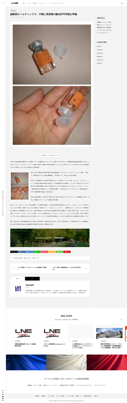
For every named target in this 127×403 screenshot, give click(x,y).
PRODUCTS (100, 60)
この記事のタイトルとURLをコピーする (50, 155)
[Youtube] (3, 396)
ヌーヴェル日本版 (60, 396)
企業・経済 (36, 258)
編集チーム (78, 396)
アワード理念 (51, 396)
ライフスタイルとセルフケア (104, 30)
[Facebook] (2, 394)
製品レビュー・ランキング (104, 24)
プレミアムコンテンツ (103, 32)
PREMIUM (99, 56)
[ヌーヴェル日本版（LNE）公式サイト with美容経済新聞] (15, 3)
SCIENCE (99, 63)
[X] (2, 392)
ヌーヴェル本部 (70, 396)
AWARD (99, 46)
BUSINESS (28, 258)
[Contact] (2, 398)
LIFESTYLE (100, 53)
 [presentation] (121, 319)
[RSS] (2, 400)
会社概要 (37, 396)
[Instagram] (2, 390)
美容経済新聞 (20, 258)
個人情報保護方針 (87, 396)
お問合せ (96, 396)
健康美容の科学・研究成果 (104, 27)
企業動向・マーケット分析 (104, 22)
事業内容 (43, 396)
